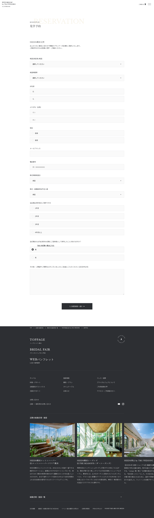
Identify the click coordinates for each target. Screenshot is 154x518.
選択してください (38, 64)
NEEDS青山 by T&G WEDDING (138, 460)
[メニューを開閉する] (149, 4)
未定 (34, 181)
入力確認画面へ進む (75, 306)
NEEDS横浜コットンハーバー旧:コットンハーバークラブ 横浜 (44, 462)
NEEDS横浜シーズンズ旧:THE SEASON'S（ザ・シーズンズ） (94, 462)
